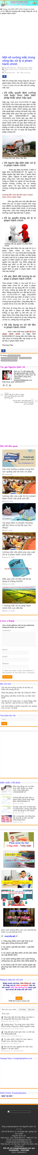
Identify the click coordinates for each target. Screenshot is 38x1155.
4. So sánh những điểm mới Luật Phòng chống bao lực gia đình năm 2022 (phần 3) (18, 960)
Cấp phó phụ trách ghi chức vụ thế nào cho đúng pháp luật (18, 1033)
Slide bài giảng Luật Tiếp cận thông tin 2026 (18, 693)
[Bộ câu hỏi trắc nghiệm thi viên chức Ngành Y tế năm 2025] (2, 1047)
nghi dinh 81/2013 (25, 358)
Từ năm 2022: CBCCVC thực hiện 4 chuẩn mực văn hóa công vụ (16, 1040)
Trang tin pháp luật (9, 85)
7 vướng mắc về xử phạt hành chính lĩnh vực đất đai (16, 606)
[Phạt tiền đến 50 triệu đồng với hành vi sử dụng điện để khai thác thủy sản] (2, 1017)
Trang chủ (6, 9)
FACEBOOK (14, 1150)
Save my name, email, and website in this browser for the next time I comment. (18, 672)
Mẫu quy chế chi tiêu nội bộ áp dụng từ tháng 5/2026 (16, 580)
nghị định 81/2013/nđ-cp (9, 360)
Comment (6, 630)
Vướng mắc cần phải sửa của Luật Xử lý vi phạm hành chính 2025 (18, 553)
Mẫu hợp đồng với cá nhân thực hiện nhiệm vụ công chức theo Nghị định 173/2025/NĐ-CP (23, 789)
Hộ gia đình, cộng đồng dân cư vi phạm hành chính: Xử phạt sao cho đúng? (23, 402)
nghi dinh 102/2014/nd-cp (9, 358)
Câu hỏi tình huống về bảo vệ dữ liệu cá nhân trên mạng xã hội (17, 688)
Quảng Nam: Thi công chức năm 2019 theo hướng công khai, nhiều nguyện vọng (17, 1025)
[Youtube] (21, 1129)
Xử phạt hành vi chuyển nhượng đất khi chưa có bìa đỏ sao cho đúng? (17, 525)
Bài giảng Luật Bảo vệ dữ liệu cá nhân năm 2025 (18, 697)
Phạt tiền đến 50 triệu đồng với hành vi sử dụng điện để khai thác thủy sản (17, 1018)
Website (5, 664)
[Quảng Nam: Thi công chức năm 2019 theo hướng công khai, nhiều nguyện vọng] (2, 1024)
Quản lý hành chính (11, 69)
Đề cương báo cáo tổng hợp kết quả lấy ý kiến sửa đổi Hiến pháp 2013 (24, 818)
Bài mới (31, 1010)
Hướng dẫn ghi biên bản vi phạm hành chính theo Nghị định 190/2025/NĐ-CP (23, 799)
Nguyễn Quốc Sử (10, 67)
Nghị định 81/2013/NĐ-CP (21, 102)
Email (5, 657)
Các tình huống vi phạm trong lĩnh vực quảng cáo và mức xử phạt (18, 470)
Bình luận (5, 1014)
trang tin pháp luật (22, 1001)
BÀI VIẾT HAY (17, 9)
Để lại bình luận (10, 72)
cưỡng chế (7, 120)
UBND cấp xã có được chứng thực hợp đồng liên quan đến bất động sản (14, 395)
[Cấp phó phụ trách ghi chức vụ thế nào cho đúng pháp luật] (2, 1032)
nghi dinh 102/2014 (14, 355)
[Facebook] (19, 1129)
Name (5, 650)
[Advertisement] (19, 35)
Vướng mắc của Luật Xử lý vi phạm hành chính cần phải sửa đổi (19, 497)
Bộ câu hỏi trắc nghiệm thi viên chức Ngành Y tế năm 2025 (17, 1048)
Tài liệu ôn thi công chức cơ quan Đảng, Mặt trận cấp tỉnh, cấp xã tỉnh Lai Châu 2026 (18, 702)
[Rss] (17, 1129)
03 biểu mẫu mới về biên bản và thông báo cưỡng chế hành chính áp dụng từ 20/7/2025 (24, 809)
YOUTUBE (24, 1150)
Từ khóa (22, 1010)
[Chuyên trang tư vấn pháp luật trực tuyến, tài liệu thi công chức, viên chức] (19, 3)
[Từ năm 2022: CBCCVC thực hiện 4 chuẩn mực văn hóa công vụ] (2, 1039)
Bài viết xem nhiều (9, 1010)
